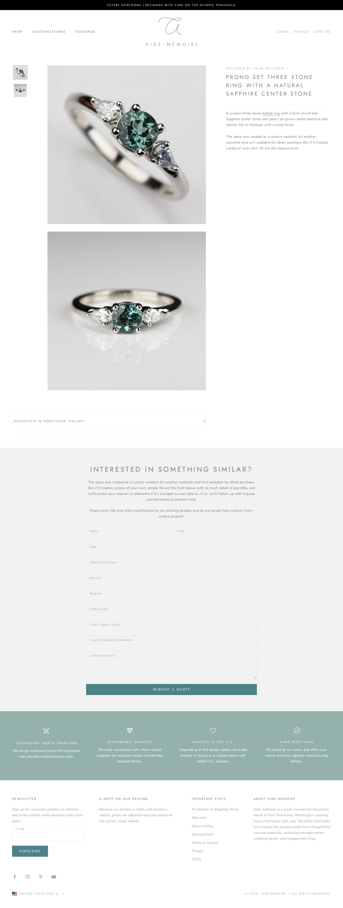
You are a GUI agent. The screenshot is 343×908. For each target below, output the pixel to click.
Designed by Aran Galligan (255, 68)
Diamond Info (203, 834)
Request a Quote (171, 689)
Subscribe (30, 851)
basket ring (271, 113)
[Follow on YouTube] (53, 876)
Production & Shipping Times (215, 809)
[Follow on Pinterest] (40, 876)
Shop (17, 31)
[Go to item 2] (20, 90)
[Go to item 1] (20, 72)
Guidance (85, 31)
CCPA (196, 859)
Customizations (49, 31)
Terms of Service (205, 842)
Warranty (199, 817)
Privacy (197, 851)
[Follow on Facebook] (14, 876)
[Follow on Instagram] (27, 876)
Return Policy (202, 826)
